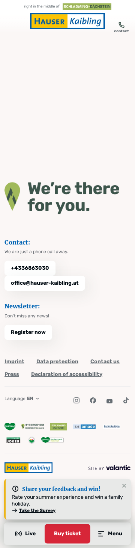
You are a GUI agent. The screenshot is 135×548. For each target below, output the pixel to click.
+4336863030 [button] (30, 268)
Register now (28, 332)
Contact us (105, 361)
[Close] (124, 486)
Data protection (57, 361)
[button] (76, 400)
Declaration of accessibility (66, 374)
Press (11, 374)
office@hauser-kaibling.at (45, 283)
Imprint (14, 361)
